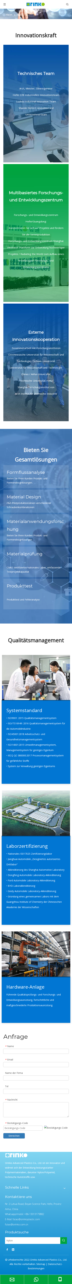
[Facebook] (7, 1249)
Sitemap (40, 1264)
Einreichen (14, 1135)
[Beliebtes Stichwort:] (63, 1240)
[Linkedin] (13, 1249)
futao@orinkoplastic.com (26, 1219)
